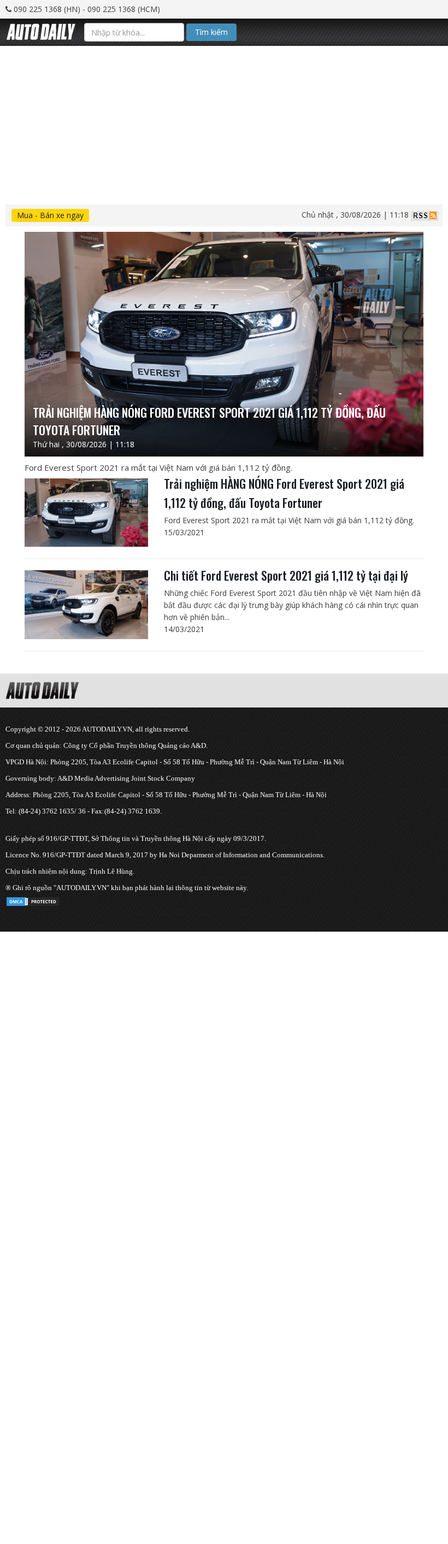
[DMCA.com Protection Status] (32, 900)
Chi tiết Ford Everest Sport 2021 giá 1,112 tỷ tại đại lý (286, 575)
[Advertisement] (224, 122)
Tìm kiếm (211, 32)
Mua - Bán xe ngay (50, 215)
